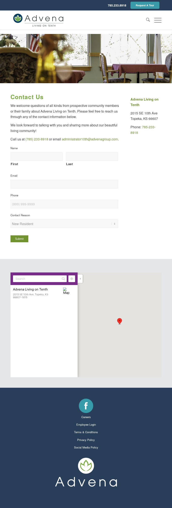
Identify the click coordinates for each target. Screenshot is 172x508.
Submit (19, 238)
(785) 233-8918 (36, 139)
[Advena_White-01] (86, 472)
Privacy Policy (86, 440)
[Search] (146, 20)
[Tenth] (38, 20)
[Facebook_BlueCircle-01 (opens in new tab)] (86, 405)
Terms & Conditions (86, 432)
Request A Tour (145, 5)
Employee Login (86, 424)
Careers (86, 417)
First (14, 164)
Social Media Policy (86, 447)
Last (69, 164)
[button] (156, 20)
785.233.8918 (117, 5)
